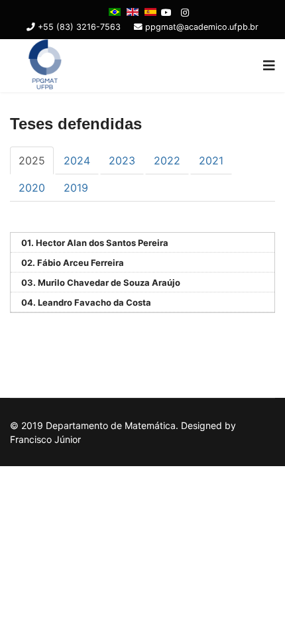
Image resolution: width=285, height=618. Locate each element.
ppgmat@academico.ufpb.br (201, 27)
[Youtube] (166, 12)
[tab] (32, 160)
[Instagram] (185, 12)
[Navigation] (269, 65)
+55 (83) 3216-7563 (79, 27)
